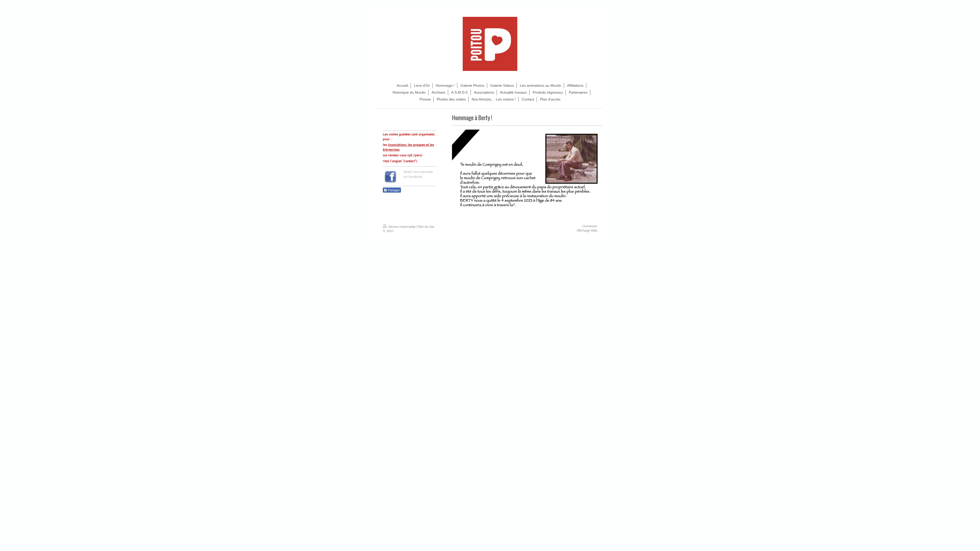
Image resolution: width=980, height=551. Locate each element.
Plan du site (426, 227)
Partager (393, 190)
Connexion (589, 226)
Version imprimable (401, 227)
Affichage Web (587, 230)
